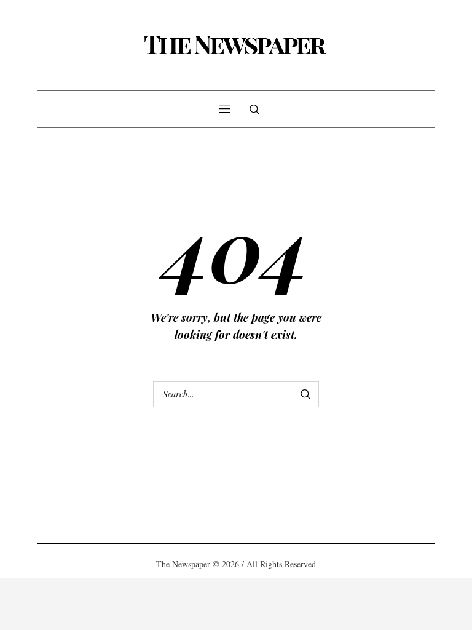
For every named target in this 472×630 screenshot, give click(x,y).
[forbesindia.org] (236, 45)
